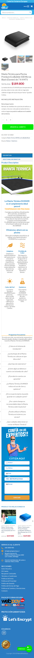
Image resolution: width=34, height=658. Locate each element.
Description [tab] (7, 155)
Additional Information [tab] (11, 159)
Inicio (4, 18)
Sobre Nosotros (6, 569)
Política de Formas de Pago (10, 586)
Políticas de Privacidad (8, 581)
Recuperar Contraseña (8, 573)
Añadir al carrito (18, 127)
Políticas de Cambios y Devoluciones (13, 588)
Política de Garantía (7, 583)
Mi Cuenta (4, 571)
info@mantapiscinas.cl (12, 551)
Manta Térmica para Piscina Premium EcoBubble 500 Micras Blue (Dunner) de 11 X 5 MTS (24, 530)
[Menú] (28, 6)
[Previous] (1, 525)
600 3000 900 (9, 547)
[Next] (33, 525)
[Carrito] (32, 6)
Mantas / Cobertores (11, 141)
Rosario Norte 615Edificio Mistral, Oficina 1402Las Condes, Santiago (14, 554)
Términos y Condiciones (9, 576)
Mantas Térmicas (12, 18)
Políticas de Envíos (7, 578)
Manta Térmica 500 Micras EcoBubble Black (20, 18)
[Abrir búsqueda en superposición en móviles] (16, 12)
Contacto (4, 591)
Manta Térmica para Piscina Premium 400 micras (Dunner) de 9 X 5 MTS (8, 529)
